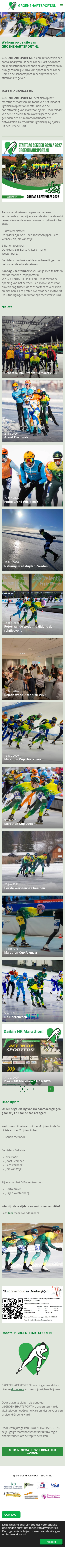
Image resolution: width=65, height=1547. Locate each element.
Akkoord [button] (51, 1541)
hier (10, 1213)
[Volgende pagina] (51, 1089)
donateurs (17, 1389)
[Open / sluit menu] (61, 6)
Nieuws (7, 307)
